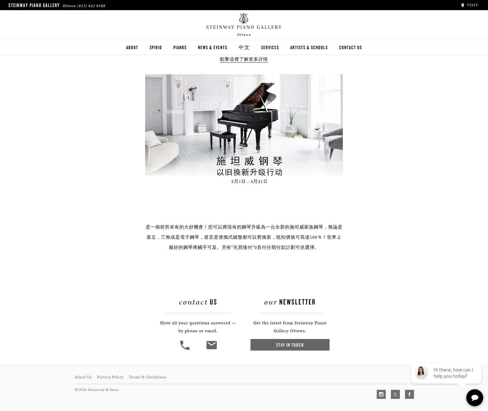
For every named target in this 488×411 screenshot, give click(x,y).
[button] (185, 349)
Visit (472, 5)
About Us (83, 377)
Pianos (180, 47)
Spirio (156, 47)
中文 (244, 47)
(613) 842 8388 (91, 5)
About (132, 47)
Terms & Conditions (147, 377)
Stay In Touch (290, 345)
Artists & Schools (309, 47)
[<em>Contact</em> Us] (211, 349)
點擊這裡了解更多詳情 (244, 59)
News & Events (212, 47)
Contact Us (350, 47)
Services (270, 47)
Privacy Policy (110, 377)
